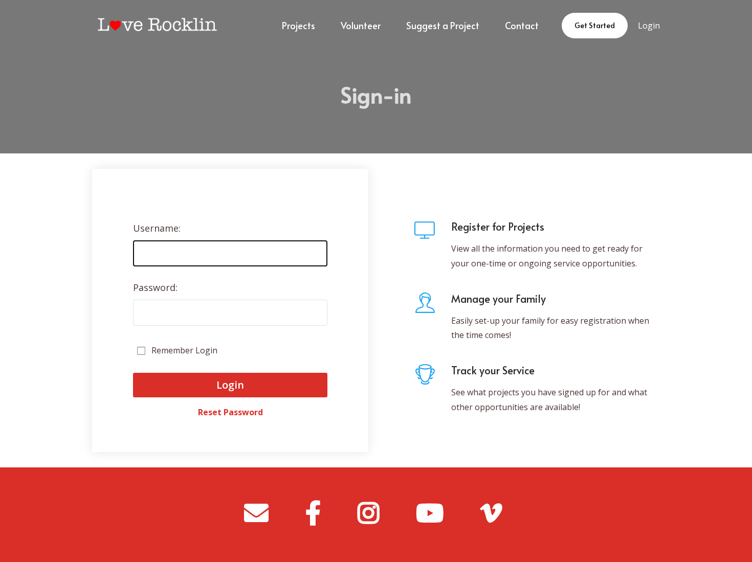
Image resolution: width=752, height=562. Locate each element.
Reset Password (230, 407)
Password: (155, 287)
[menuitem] (298, 25)
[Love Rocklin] (155, 25)
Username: (157, 228)
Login (649, 25)
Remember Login (184, 350)
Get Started (594, 25)
